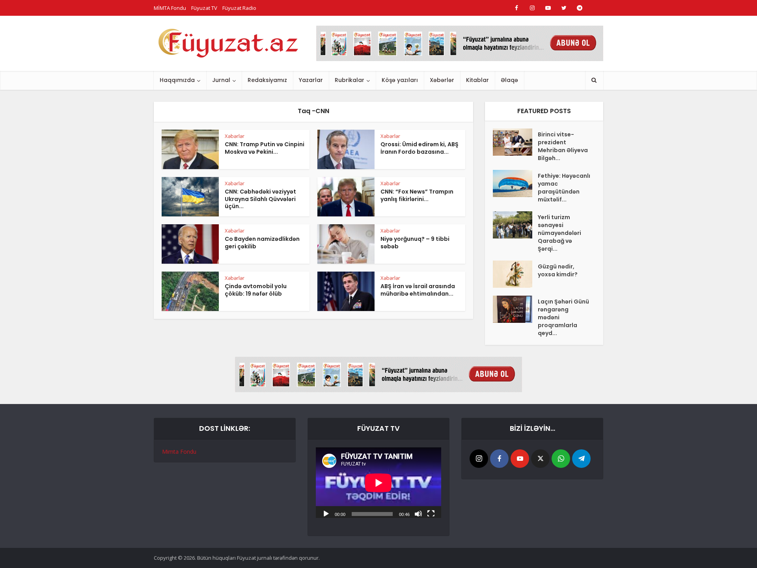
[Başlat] (326, 513)
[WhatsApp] (561, 458)
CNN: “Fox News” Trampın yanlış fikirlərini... (416, 195)
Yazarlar (311, 80)
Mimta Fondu (179, 451)
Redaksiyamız (267, 80)
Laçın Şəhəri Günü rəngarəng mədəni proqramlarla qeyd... (563, 317)
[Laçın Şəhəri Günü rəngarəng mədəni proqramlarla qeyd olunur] (515, 309)
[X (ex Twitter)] (540, 458)
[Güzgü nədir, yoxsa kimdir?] (515, 274)
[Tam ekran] (431, 513)
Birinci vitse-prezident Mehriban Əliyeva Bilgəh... (563, 146)
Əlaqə (509, 80)
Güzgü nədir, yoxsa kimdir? (558, 270)
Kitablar (477, 80)
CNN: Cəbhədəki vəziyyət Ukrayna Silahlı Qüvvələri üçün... (260, 199)
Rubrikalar (349, 80)
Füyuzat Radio (239, 7)
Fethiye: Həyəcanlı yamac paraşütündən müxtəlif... (564, 187)
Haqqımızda (177, 80)
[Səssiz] (418, 513)
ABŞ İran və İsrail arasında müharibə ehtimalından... (417, 290)
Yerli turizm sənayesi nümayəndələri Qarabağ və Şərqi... (559, 233)
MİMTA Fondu (170, 7)
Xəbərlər (442, 80)
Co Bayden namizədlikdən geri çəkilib (262, 242)
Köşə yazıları (400, 80)
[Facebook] (499, 458)
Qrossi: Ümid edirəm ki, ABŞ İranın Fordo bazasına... (419, 148)
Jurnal (221, 80)
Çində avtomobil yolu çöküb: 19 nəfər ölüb (256, 290)
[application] (378, 482)
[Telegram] (581, 458)
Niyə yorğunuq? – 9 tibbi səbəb (414, 242)
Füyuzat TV (204, 7)
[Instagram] (479, 458)
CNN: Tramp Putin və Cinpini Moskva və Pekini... (264, 148)
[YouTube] (520, 458)
